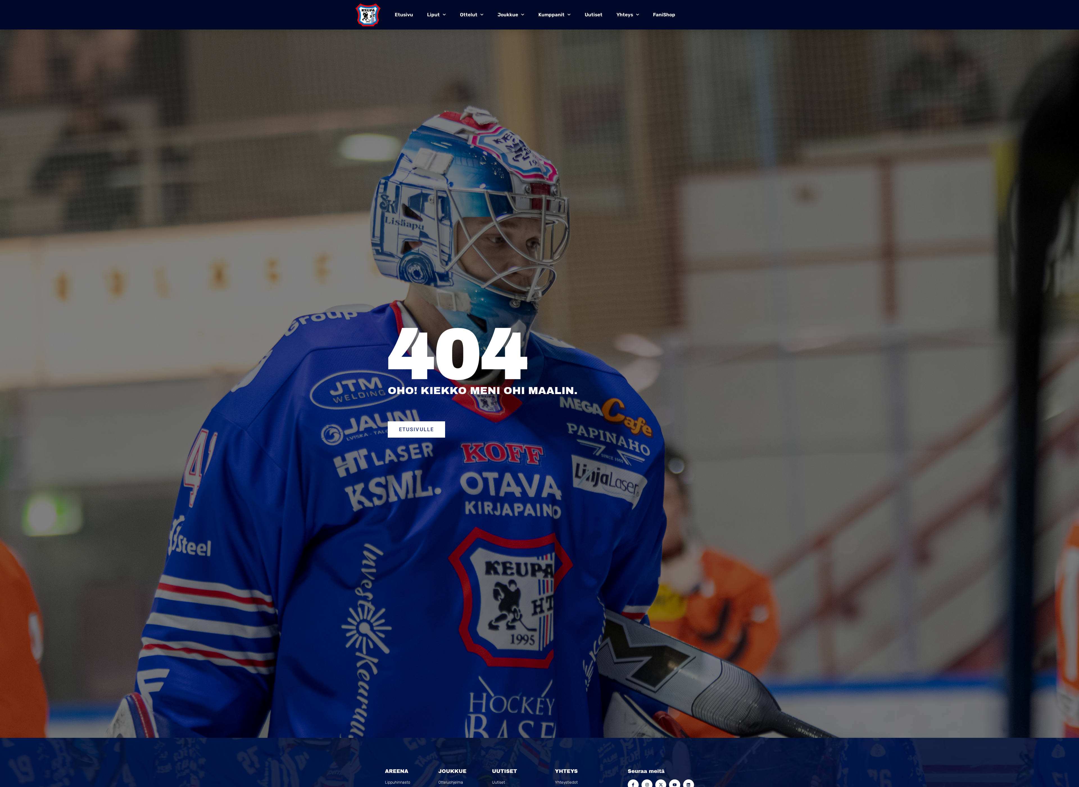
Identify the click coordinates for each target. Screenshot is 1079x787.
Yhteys (624, 14)
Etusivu (404, 14)
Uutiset (593, 14)
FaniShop (664, 14)
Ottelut (468, 14)
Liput (433, 14)
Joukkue (508, 14)
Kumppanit (551, 14)
